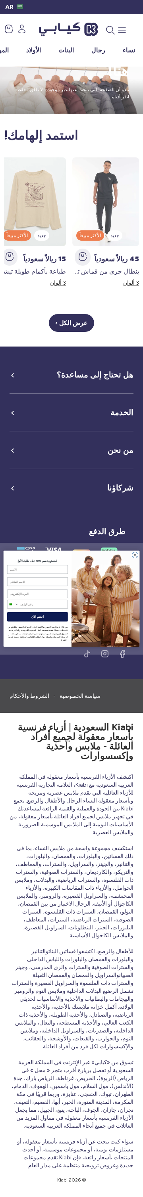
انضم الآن (37, 617)
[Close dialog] (135, 555)
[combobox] (12, 604)
